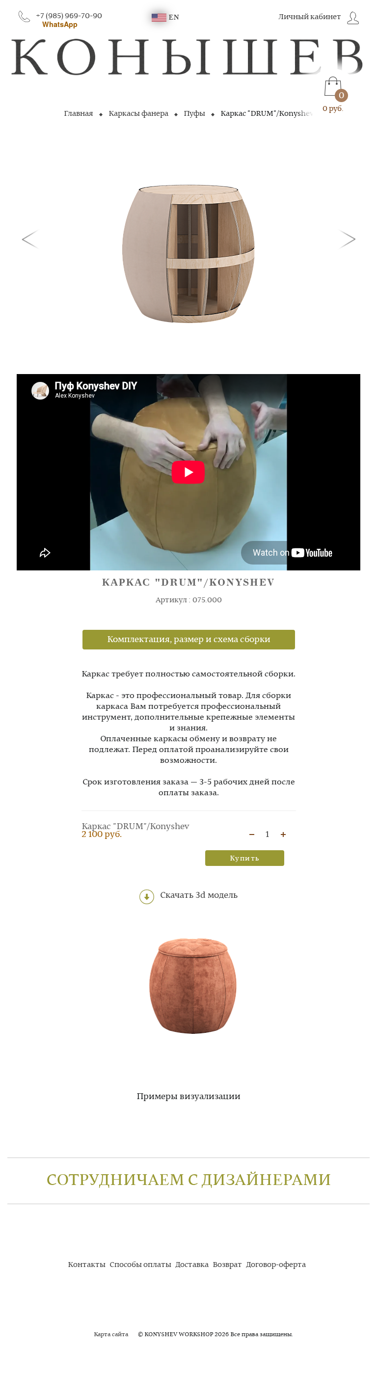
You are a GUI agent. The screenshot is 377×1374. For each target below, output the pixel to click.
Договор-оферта (276, 1265)
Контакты (87, 1265)
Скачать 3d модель (198, 896)
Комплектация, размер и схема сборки (188, 640)
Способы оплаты (140, 1265)
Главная (78, 113)
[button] (32, 238)
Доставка (192, 1265)
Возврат (227, 1265)
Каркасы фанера (138, 113)
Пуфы (194, 113)
